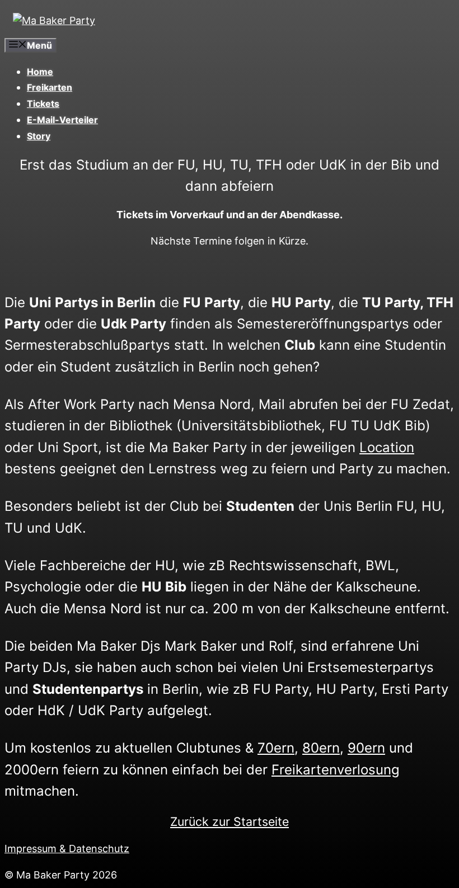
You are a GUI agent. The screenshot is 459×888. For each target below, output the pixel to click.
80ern (321, 748)
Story (38, 136)
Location (386, 447)
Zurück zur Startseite (229, 821)
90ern (366, 748)
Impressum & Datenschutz (66, 848)
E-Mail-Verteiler (62, 119)
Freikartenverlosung (335, 770)
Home (40, 71)
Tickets (43, 103)
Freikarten (49, 87)
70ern (275, 748)
